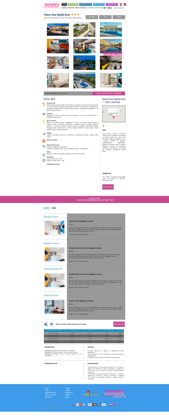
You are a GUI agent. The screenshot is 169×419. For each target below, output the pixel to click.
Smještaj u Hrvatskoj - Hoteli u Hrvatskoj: (74, 8)
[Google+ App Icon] (109, 8)
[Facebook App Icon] (104, 8)
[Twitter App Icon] (83, 404)
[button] (54, 227)
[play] (61, 259)
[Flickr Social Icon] (107, 8)
